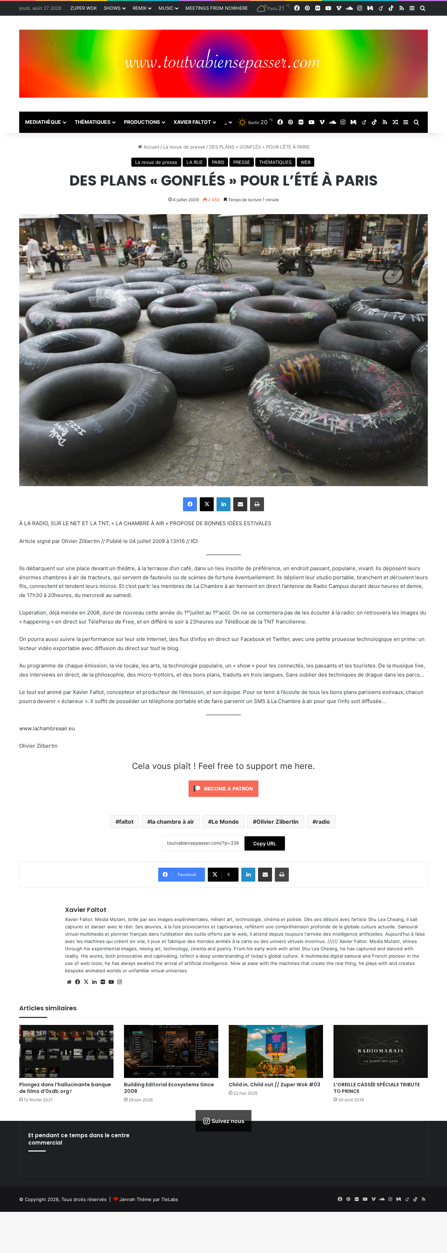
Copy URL (264, 843)
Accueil (150, 147)
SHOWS (112, 8)
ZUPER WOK (83, 8)
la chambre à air (172, 821)
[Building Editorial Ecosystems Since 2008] (171, 1051)
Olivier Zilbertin (277, 821)
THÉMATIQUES (92, 122)
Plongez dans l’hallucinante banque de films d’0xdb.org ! (65, 1088)
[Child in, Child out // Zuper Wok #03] (276, 1051)
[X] (86, 982)
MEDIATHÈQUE (43, 122)
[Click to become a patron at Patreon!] (223, 798)
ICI (194, 541)
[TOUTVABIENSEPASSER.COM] (223, 64)
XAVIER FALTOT (192, 122)
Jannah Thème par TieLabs (148, 1199)
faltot (126, 821)
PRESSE (241, 162)
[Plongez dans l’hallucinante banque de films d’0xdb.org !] (66, 1051)
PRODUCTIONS (142, 122)
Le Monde (225, 821)
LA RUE (194, 162)
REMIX (139, 8)
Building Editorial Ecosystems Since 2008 (169, 1088)
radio (323, 821)
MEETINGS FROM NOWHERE (216, 8)
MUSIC (166, 8)
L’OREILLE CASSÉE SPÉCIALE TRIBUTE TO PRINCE (377, 1088)
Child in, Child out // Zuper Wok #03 (274, 1084)
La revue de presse (184, 147)
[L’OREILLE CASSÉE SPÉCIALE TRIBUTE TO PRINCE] (381, 1051)
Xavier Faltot (86, 909)
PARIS (218, 162)
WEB (305, 162)
